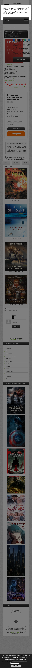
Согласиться (16, 666)
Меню (7, 20)
